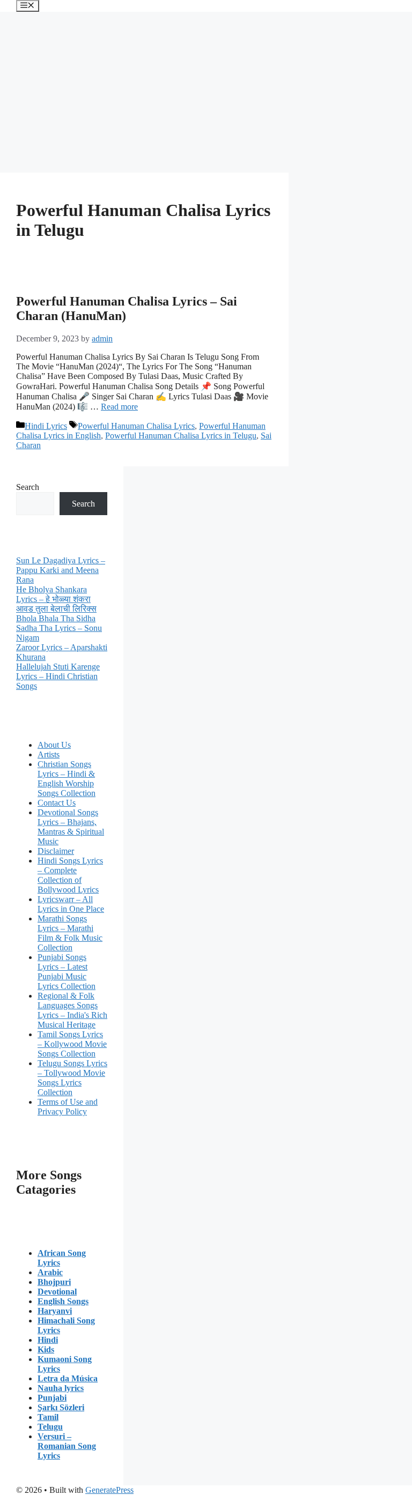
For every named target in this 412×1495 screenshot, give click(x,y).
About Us (54, 744)
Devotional (57, 1291)
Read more (119, 406)
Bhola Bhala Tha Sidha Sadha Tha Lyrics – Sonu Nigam (59, 628)
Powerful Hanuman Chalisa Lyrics (136, 425)
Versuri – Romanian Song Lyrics (67, 1446)
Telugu (50, 1426)
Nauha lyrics (61, 1388)
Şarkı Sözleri (61, 1407)
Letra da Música (68, 1378)
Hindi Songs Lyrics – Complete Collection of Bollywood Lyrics (70, 875)
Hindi (48, 1339)
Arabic (50, 1272)
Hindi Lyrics (46, 425)
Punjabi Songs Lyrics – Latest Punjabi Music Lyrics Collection (66, 972)
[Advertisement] (206, 92)
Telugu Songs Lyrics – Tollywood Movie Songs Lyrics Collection (72, 1078)
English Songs (63, 1301)
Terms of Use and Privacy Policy (68, 1106)
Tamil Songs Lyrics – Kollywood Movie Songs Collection (72, 1044)
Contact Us (57, 802)
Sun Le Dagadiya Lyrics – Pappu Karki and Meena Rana (60, 570)
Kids (46, 1349)
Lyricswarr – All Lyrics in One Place (71, 904)
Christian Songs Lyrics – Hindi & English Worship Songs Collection (66, 779)
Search (27, 487)
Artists (49, 754)
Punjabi (52, 1397)
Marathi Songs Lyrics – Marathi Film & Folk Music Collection (70, 933)
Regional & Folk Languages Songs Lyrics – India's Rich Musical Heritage (72, 1010)
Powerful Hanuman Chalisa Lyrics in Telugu (180, 435)
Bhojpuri (54, 1281)
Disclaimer (56, 851)
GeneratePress (109, 1489)
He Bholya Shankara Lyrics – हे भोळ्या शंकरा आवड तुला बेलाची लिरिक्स (56, 599)
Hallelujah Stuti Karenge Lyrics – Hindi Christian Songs (58, 676)
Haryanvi (55, 1310)
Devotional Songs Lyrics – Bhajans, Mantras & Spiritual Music (71, 827)
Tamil (48, 1417)
